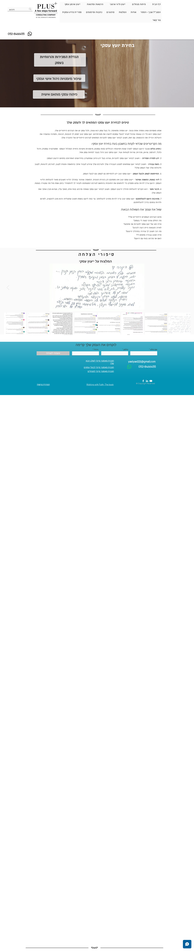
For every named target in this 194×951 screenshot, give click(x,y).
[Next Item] (8, 287)
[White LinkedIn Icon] (147, 381)
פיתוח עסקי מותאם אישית (59, 94)
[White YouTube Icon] (150, 381)
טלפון (126, 349)
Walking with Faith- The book (100, 384)
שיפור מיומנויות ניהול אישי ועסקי (58, 79)
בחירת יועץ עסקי (117, 45)
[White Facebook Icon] (143, 381)
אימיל (96, 349)
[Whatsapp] (29, 33)
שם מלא (153, 349)
